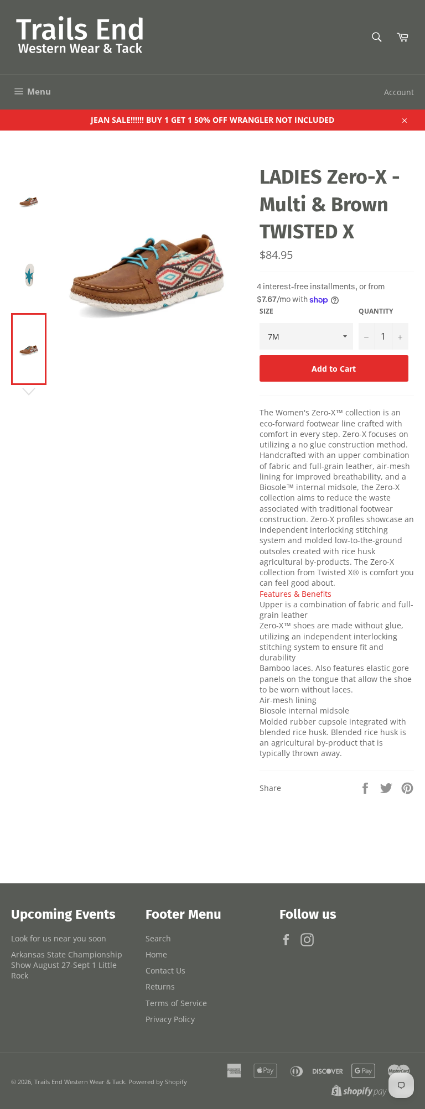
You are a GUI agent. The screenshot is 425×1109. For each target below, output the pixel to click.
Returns (160, 986)
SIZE (266, 311)
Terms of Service (176, 1003)
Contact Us (165, 970)
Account (399, 92)
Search (158, 938)
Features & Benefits (295, 594)
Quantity (376, 311)
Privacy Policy (170, 1019)
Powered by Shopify (157, 1081)
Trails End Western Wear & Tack (79, 1081)
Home (156, 954)
